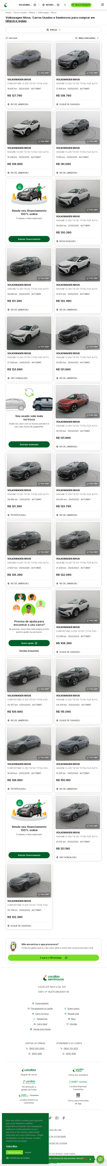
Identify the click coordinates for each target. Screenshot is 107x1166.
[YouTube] (57, 1118)
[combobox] (25, 4)
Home (8, 12)
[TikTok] (50, 1118)
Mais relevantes (87, 38)
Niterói (32, 12)
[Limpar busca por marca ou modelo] (34, 4)
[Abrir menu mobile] (102, 5)
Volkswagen (43, 12)
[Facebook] (63, 1118)
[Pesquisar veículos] (65, 5)
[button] (35, 1053)
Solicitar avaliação (29, 444)
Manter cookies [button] (14, 1152)
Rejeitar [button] (28, 1152)
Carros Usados (20, 12)
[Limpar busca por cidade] (58, 4)
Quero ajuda (27, 643)
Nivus (53, 12)
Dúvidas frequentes (29, 651)
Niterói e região (16, 21)
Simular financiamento (29, 239)
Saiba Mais (11, 1146)
